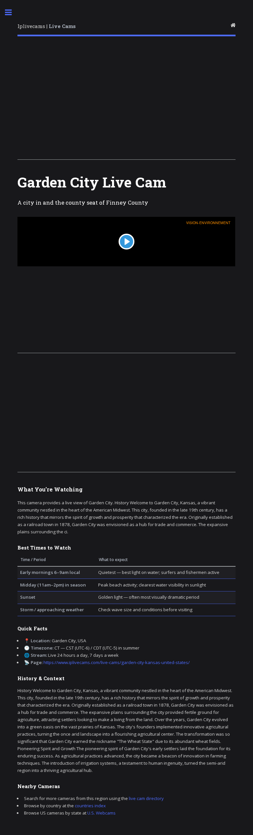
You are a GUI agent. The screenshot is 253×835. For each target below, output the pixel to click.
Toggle (12, 12)
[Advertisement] (126, 100)
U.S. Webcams (101, 813)
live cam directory (146, 798)
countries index (90, 806)
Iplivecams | (46, 26)
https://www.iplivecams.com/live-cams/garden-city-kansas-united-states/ (116, 662)
